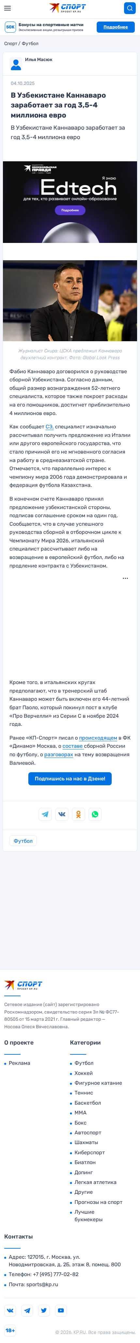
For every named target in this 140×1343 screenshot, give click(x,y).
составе (73, 746)
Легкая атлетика (96, 1182)
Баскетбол (88, 1103)
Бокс (81, 1123)
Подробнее (116, 26)
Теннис (84, 1093)
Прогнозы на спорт (98, 1202)
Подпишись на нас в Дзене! (70, 778)
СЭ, (50, 427)
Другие (84, 1192)
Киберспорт (90, 1152)
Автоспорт (88, 1132)
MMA (81, 1113)
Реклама (19, 1063)
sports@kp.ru (42, 1284)
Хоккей (84, 1073)
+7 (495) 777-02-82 (55, 1274)
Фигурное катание (98, 1083)
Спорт (10, 43)
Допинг (84, 1172)
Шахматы (86, 1142)
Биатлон (85, 1162)
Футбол (30, 43)
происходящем (98, 738)
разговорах (58, 754)
